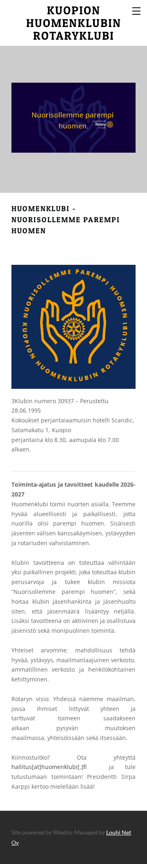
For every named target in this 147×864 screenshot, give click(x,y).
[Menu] (137, 10)
